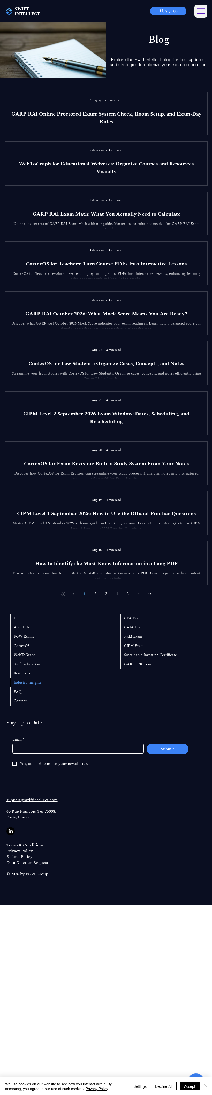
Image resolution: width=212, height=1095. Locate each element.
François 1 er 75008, (38, 811)
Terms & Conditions (25, 845)
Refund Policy (19, 857)
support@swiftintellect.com (32, 800)
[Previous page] (73, 594)
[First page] (62, 594)
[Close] (206, 1086)
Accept (189, 1086)
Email (18, 739)
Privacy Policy (19, 851)
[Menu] (200, 11)
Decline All (163, 1086)
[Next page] (138, 594)
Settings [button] (140, 1086)
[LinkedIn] (10, 831)
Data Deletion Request (27, 863)
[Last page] (149, 594)
